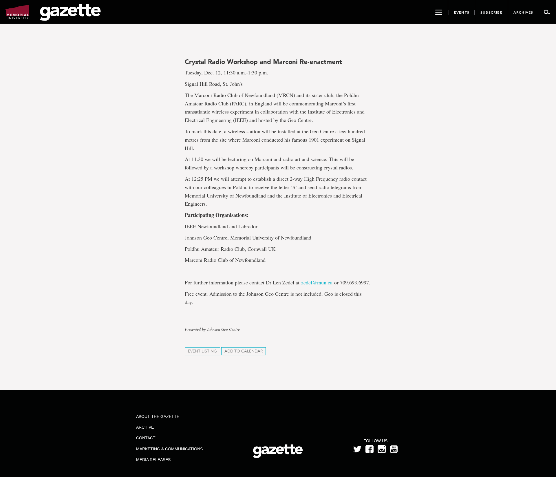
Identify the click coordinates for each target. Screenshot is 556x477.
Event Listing (202, 351)
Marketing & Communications (169, 449)
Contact (146, 438)
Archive (145, 427)
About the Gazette (157, 416)
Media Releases (153, 459)
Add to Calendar (243, 351)
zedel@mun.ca (317, 282)
